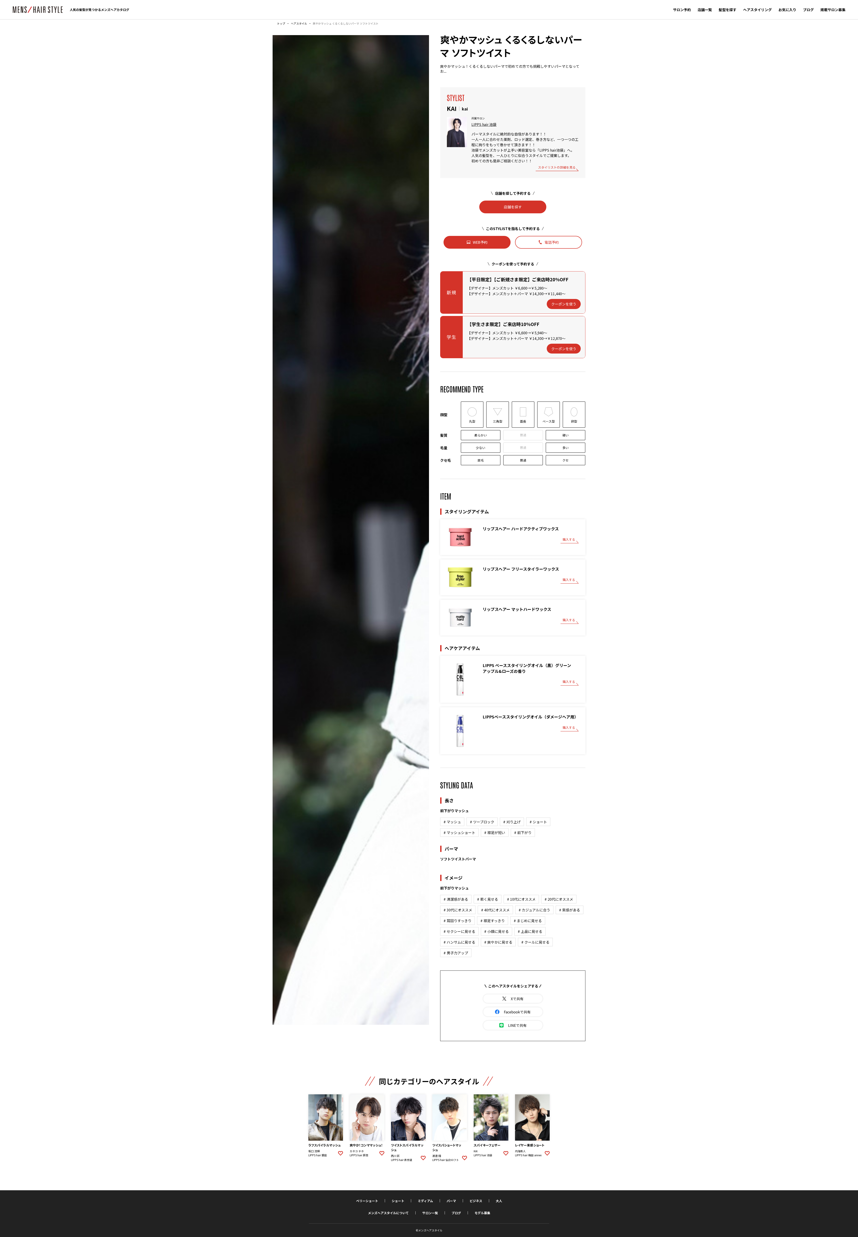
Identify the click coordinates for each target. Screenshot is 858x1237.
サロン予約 (682, 9)
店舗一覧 (705, 9)
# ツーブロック (482, 821)
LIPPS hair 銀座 (317, 1155)
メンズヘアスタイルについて (388, 1212)
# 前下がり (523, 832)
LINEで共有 (517, 1025)
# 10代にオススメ (521, 899)
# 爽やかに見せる (498, 942)
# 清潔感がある (456, 899)
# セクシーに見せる (459, 931)
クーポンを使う (563, 304)
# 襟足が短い (494, 832)
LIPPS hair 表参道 (401, 1160)
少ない (480, 447)
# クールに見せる (535, 942)
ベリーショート (367, 1200)
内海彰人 (520, 1151)
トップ (281, 23)
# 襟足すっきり (492, 920)
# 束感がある (569, 910)
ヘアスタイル (299, 23)
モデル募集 (482, 1212)
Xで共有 (517, 998)
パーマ (451, 1200)
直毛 (480, 460)
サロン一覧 (430, 1212)
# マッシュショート (459, 832)
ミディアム (425, 1200)
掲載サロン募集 (832, 9)
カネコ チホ (357, 1151)
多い (565, 447)
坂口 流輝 (314, 1151)
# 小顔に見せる (496, 931)
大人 (499, 1200)
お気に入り (787, 9)
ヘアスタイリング (757, 9)
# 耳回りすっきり (457, 920)
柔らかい (480, 435)
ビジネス (476, 1200)
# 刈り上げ (512, 821)
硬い (565, 435)
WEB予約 (480, 242)
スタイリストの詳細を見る (557, 167)
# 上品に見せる (530, 931)
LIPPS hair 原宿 (359, 1155)
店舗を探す (513, 207)
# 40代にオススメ (495, 910)
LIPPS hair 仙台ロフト (445, 1160)
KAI (475, 1151)
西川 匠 (395, 1155)
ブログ (808, 9)
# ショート (538, 821)
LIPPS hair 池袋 (483, 124)
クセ (565, 460)
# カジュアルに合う (534, 910)
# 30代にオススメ (458, 910)
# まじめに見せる (528, 920)
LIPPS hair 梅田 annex (528, 1155)
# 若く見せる (487, 899)
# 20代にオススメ (559, 899)
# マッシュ (452, 821)
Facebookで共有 (517, 1012)
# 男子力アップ (456, 952)
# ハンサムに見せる (459, 942)
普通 (523, 435)
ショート (398, 1200)
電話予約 (552, 242)
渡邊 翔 (436, 1155)
